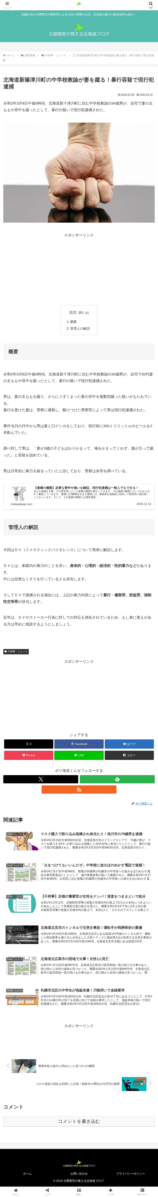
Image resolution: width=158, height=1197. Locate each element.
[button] (129, 755)
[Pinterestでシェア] (44, 1112)
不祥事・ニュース (18, 651)
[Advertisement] (41, 267)
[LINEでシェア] (132, 1100)
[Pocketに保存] (97, 1100)
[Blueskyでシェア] (97, 1089)
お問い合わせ (79, 1173)
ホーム (27, 1173)
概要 (73, 321)
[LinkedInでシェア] (79, 1112)
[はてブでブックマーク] (61, 1100)
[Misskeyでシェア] (132, 1089)
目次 (73, 312)
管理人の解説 (80, 328)
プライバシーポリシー (130, 1173)
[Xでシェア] (26, 1089)
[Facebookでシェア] (26, 1100)
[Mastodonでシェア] (61, 1089)
